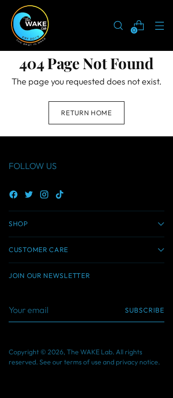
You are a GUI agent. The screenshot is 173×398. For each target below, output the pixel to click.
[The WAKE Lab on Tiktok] (60, 196)
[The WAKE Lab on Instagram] (45, 196)
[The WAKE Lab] (30, 25)
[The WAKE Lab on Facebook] (14, 196)
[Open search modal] (118, 26)
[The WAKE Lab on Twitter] (30, 196)
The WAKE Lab (89, 352)
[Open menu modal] (159, 26)
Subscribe (144, 310)
